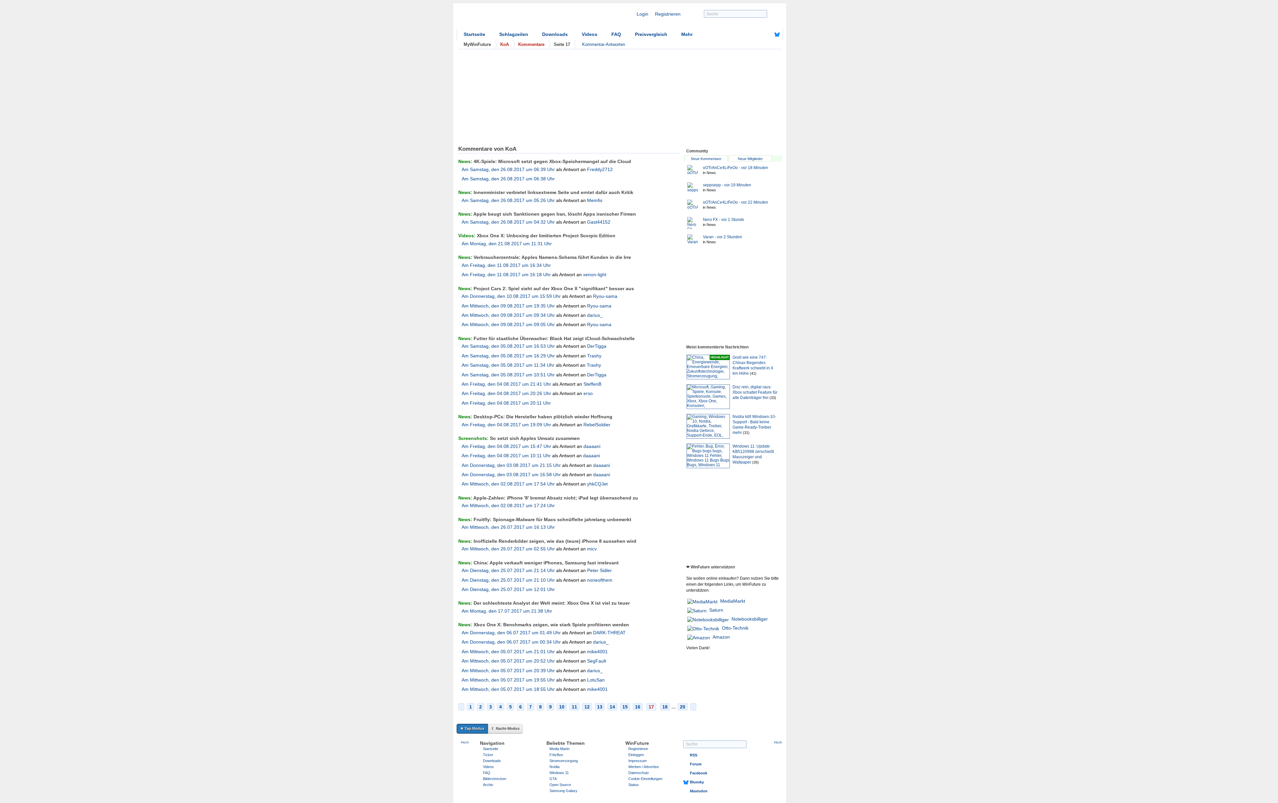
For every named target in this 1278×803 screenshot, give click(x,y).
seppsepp (727, 185)
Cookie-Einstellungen (645, 779)
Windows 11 (559, 773)
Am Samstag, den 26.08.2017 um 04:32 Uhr (508, 222)
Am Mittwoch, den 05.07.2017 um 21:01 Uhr (508, 651)
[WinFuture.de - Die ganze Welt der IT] (513, 18)
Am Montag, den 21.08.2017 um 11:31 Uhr (507, 243)
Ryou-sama (605, 296)
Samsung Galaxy (563, 791)
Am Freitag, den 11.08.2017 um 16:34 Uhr (506, 265)
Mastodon (699, 791)
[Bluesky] (777, 34)
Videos (589, 34)
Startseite (474, 34)
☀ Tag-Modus (472, 728)
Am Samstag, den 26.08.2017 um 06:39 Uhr (508, 169)
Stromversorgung (563, 761)
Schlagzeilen (513, 34)
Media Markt (559, 749)
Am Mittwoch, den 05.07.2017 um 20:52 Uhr (508, 661)
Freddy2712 (600, 169)
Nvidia (554, 767)
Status (633, 785)
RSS (693, 755)
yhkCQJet (597, 484)
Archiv (488, 785)
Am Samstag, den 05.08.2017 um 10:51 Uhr (508, 374)
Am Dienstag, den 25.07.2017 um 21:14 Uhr (508, 570)
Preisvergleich (651, 34)
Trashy (594, 355)
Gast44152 (598, 222)
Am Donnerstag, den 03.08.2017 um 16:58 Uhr (511, 474)
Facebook (698, 773)
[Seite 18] (693, 706)
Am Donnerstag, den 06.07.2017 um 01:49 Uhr (511, 632)
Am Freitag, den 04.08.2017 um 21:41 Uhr (506, 384)
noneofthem (599, 580)
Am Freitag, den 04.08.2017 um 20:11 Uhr (506, 403)
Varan (722, 237)
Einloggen (636, 755)
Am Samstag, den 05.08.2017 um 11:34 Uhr (508, 365)
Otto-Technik (735, 628)
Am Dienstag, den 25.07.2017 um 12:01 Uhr (508, 589)
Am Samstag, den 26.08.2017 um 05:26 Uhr (508, 200)
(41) (753, 373)
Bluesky (697, 782)
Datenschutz (638, 773)
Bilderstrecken (494, 779)
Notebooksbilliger (750, 619)
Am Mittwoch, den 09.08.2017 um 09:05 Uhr (508, 324)
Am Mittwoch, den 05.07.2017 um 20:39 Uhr (508, 670)
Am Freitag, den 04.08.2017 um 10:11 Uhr (506, 455)
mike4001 (597, 651)
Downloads (555, 34)
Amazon (721, 637)
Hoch (465, 742)
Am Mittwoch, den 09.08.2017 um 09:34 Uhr (508, 315)
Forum (696, 764)
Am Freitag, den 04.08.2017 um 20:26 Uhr (506, 393)
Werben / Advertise (643, 767)
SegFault (596, 661)
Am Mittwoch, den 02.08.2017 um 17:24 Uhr (508, 505)
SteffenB (592, 384)
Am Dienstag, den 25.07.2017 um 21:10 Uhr (508, 580)
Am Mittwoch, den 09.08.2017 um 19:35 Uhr (508, 305)
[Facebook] (766, 35)
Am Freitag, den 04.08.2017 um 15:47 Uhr (506, 446)
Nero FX (723, 219)
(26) (755, 462)
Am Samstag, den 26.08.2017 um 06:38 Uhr (508, 178)
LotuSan (596, 680)
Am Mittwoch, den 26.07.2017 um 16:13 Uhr (508, 527)
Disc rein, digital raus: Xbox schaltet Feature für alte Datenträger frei (755, 392)
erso (588, 393)
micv (592, 548)
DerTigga (596, 346)
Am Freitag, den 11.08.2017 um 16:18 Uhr (506, 274)
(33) (772, 398)
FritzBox (556, 755)
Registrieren (668, 14)
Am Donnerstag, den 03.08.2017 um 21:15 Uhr (511, 465)
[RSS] (756, 35)
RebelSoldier (596, 424)
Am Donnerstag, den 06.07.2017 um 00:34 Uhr (511, 642)
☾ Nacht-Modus (506, 728)
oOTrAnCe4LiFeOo (735, 167)
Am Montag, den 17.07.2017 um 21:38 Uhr (507, 611)
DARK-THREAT (609, 632)
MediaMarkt (732, 601)
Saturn (716, 610)
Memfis (594, 200)
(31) (746, 433)
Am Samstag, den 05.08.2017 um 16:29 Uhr (508, 355)
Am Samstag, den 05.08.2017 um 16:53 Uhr (508, 346)
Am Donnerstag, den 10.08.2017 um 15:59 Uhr (511, 296)
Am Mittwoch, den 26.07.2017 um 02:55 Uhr (508, 548)
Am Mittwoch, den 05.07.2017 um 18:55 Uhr (508, 689)
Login (642, 14)
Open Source (560, 785)
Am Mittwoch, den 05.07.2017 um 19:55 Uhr (508, 680)
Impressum (637, 761)
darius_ (595, 315)
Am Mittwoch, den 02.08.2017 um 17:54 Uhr (508, 484)
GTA (553, 779)
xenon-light (594, 274)
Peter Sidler (599, 570)
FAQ (616, 34)
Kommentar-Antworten (603, 44)
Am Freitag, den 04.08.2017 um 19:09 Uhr (506, 424)
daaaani (591, 446)
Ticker (488, 755)
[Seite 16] (461, 706)
